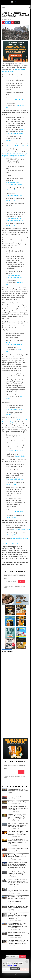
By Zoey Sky (16, 845)
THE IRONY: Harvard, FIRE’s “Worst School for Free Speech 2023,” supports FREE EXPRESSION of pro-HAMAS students (17, 925)
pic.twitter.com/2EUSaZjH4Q (14, 479)
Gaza (3, 552)
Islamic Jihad (12, 554)
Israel (18, 554)
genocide (9, 552)
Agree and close (15, 968)
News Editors (13, 19)
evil (15, 550)
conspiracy (5, 548)
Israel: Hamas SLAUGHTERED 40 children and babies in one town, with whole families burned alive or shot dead (18, 842)
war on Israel (24, 558)
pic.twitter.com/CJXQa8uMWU (14, 184)
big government (17, 547)
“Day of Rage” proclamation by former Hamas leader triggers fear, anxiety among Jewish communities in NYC (18, 833)
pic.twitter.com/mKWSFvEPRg (14, 133)
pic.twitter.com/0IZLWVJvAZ (14, 277)
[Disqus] (15, 674)
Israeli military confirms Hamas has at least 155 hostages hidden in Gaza (18, 849)
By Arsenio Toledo (17, 893)
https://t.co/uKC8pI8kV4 (13, 182)
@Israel (8, 342)
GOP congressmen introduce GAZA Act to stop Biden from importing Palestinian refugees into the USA (18, 942)
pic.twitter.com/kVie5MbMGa (14, 451)
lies (21, 554)
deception (19, 548)
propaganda (23, 556)
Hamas (14, 552)
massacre (5, 556)
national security (14, 556)
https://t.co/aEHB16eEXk (13, 218)
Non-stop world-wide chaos (15, 797)
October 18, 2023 (20, 456)
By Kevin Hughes (17, 859)
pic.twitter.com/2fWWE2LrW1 (14, 409)
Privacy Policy (12, 965)
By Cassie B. (16, 794)
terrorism (5, 558)
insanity (4, 554)
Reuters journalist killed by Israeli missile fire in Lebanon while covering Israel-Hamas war (18, 808)
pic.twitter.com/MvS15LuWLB (14, 512)
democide (5, 550)
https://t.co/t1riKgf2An (13, 275)
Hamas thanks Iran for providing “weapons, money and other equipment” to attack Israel (16, 873)
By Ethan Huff (16, 820)
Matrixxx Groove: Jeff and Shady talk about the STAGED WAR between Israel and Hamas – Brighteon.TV (18, 934)
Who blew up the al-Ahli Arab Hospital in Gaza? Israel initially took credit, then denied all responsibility (18, 825)
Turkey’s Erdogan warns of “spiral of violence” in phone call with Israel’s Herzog (17, 856)
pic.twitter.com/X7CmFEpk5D (14, 100)
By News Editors (17, 798)
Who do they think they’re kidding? (17, 802)
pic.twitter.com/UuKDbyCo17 (14, 195)
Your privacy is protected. (9, 586)
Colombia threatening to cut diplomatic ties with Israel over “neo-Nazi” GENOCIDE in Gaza (18, 890)
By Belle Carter (17, 886)
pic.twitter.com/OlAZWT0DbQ (14, 220)
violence (16, 558)
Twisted (11, 558)
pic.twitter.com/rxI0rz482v (14, 344)
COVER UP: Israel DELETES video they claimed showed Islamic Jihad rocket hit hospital (18, 907)
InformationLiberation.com (14, 77)
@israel (22, 129)
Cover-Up (12, 548)
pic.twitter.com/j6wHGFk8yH (21, 529)
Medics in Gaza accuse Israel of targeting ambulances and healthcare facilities (18, 791)
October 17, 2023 (11, 140)
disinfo (11, 550)
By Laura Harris (17, 836)
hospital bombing (22, 552)
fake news (20, 550)
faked (25, 550)
